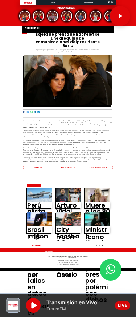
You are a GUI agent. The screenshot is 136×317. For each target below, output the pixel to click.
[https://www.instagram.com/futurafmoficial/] (112, 4)
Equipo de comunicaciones (98, 167)
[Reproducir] (120, 16)
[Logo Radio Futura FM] (28, 3)
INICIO (53, 2)
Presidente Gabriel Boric (68, 167)
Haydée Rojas (38, 167)
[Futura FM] (24, 16)
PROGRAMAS (88, 2)
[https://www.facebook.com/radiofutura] (109, 4)
